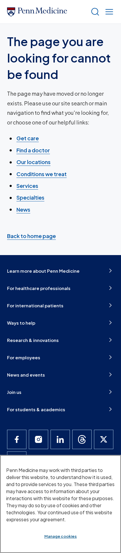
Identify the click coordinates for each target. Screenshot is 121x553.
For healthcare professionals (38, 288)
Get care (27, 138)
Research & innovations (33, 340)
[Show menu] (108, 11)
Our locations (33, 162)
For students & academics (36, 409)
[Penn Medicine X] (103, 439)
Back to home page (31, 235)
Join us (14, 392)
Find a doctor (33, 150)
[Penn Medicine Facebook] (16, 439)
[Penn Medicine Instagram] (38, 439)
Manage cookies (60, 536)
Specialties (30, 197)
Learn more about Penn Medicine (43, 271)
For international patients (35, 305)
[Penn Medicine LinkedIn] (60, 439)
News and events (26, 374)
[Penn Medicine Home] (46, 11)
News (23, 209)
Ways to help (21, 323)
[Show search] (94, 11)
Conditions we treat (41, 174)
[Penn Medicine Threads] (82, 439)
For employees (23, 357)
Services (27, 185)
